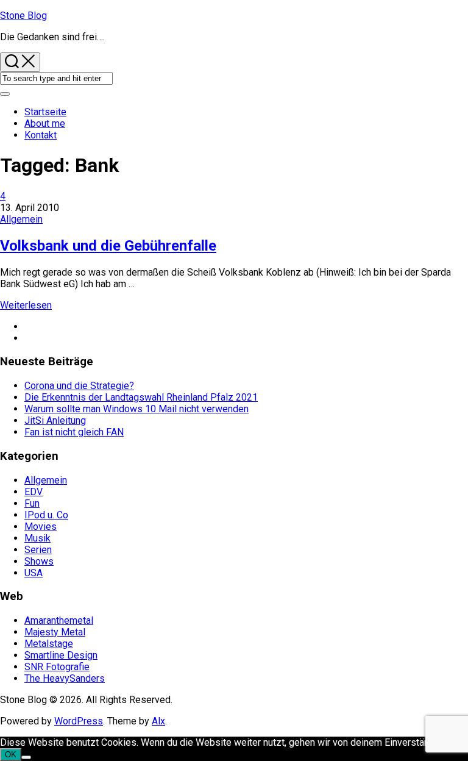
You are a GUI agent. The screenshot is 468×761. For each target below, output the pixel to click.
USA (33, 573)
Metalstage (48, 643)
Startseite (45, 112)
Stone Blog (23, 15)
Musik (37, 538)
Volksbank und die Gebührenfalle (108, 245)
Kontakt (40, 135)
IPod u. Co (46, 515)
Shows (39, 561)
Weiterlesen (26, 305)
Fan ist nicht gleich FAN (74, 432)
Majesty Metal (54, 632)
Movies (40, 526)
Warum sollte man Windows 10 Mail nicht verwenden (136, 409)
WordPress (78, 721)
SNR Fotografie (57, 667)
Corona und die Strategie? (79, 385)
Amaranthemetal (58, 620)
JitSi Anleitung (55, 420)
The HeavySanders (64, 678)
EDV (33, 492)
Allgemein (21, 219)
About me (44, 123)
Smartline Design (61, 655)
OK (10, 754)
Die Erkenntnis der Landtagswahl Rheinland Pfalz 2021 (141, 397)
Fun (32, 503)
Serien (38, 550)
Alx (158, 721)
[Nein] (26, 757)
